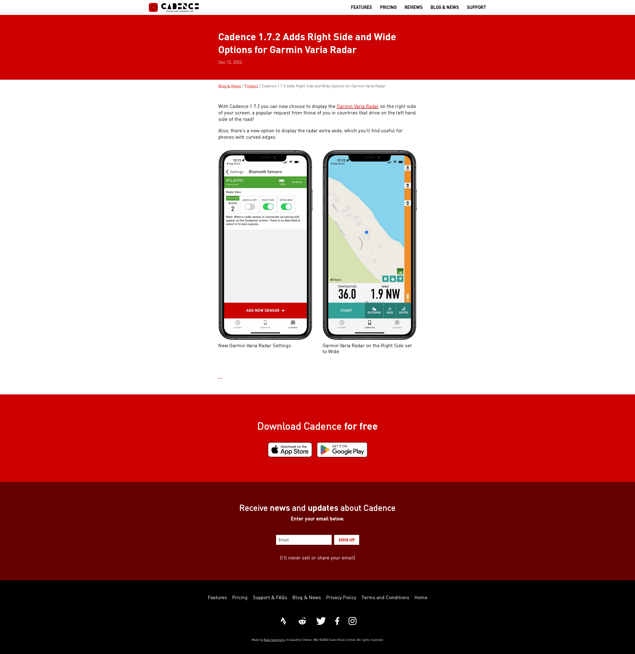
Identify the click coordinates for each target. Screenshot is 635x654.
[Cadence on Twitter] (321, 621)
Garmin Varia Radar (358, 106)
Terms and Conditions (385, 597)
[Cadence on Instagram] (352, 621)
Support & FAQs (270, 597)
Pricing (240, 597)
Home (420, 597)
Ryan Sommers (274, 640)
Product (251, 85)
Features (217, 597)
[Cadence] (174, 7)
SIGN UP (347, 540)
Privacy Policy (341, 597)
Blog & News (229, 85)
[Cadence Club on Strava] (283, 621)
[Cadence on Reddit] (302, 621)
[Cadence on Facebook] (337, 621)
